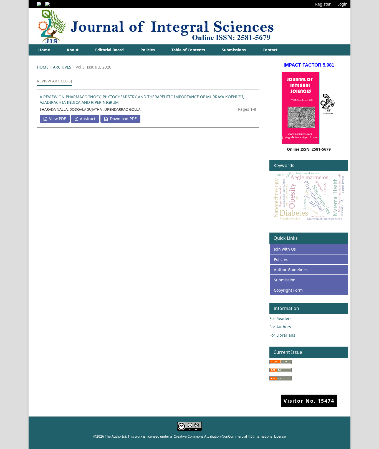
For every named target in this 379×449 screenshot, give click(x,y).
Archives (62, 67)
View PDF (57, 118)
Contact (269, 49)
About (73, 49)
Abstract (87, 118)
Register (323, 4)
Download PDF (123, 118)
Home (44, 49)
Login (342, 4)
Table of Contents (188, 49)
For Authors (280, 326)
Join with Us (285, 249)
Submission (284, 279)
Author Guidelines (291, 269)
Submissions (234, 49)
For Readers (280, 318)
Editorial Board (109, 49)
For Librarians (282, 335)
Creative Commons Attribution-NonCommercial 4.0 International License (230, 436)
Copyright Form (288, 290)
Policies (147, 49)
